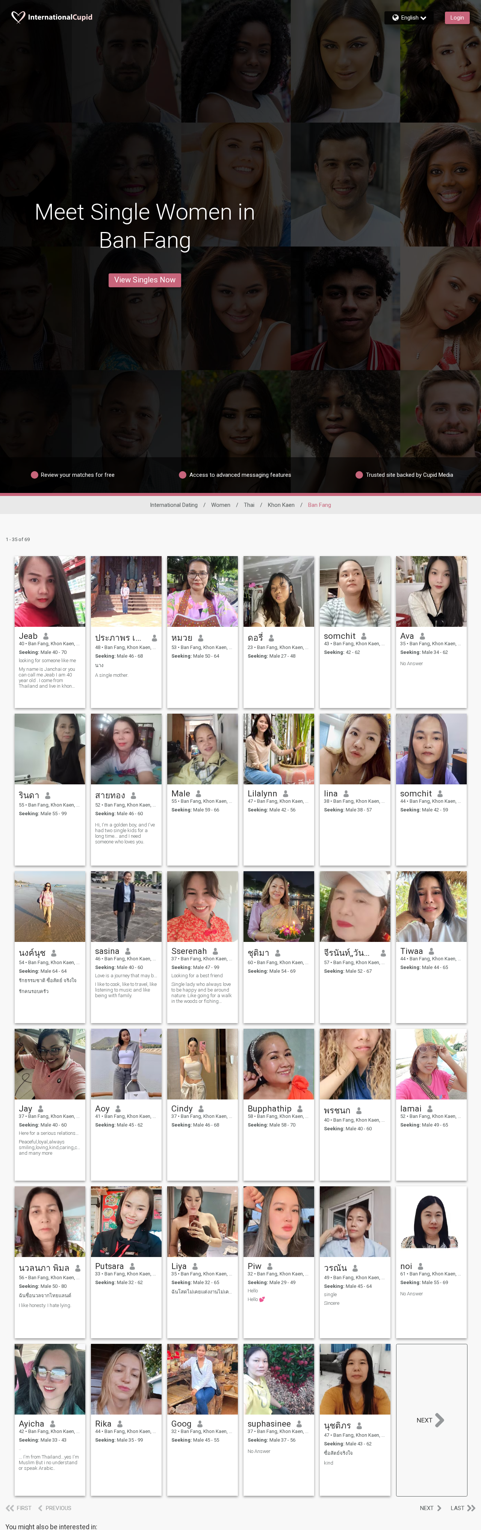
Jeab (28, 636)
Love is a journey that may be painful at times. (126, 975)
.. (20, 1448)
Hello (253, 1290)
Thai (249, 505)
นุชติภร (337, 1425)
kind (328, 1463)
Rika (103, 1423)
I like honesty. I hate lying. (45, 1305)
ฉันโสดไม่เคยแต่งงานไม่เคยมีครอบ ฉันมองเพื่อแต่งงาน (202, 1292)
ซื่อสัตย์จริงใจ (338, 1453)
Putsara (109, 1266)
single (330, 1294)
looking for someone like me (47, 660)
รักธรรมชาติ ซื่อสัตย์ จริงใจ (48, 980)
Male (180, 793)
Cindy (182, 1108)
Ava (407, 636)
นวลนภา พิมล (44, 1268)
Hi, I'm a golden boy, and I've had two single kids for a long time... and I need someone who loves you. (125, 833)
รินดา (29, 795)
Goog (181, 1423)
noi (406, 1266)
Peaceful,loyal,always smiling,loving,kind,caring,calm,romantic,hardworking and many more (50, 1147)
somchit (339, 636)
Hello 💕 (256, 1299)
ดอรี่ (255, 638)
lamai (411, 1108)
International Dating (174, 505)
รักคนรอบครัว (33, 991)
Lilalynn (262, 793)
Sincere (331, 1303)
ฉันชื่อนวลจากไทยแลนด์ (45, 1295)
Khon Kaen (281, 505)
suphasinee (269, 1423)
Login (457, 17)
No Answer (411, 663)
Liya (179, 1266)
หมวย (181, 638)
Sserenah (189, 951)
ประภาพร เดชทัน (121, 638)
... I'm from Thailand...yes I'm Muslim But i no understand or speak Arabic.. (49, 1462)
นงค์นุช (32, 953)
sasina (107, 951)
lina (331, 793)
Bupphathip (270, 1108)
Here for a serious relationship (50, 1133)
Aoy (102, 1108)
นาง (99, 665)
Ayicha (31, 1423)
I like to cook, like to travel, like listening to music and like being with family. (126, 989)
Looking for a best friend (197, 975)
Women (220, 505)
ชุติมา (258, 953)
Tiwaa (411, 951)
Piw (255, 1266)
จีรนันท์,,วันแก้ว (349, 953)
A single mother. (112, 675)
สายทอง (110, 795)
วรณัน (335, 1268)
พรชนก (337, 1110)
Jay (25, 1108)
